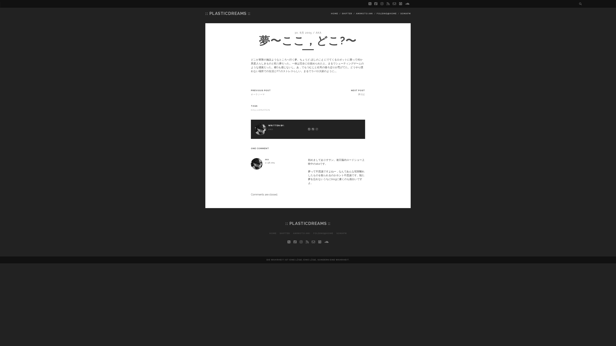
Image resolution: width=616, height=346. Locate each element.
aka (319, 32)
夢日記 (361, 94)
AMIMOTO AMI (364, 13)
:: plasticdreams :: (228, 13)
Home (334, 13)
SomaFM (405, 13)
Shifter (347, 13)
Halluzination (260, 110)
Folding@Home (387, 13)
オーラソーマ (258, 94)
